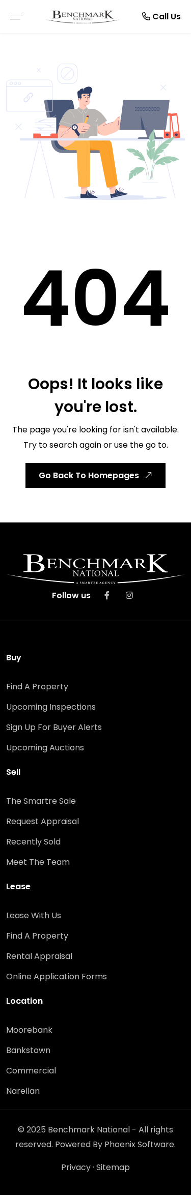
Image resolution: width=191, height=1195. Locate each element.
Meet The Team (38, 862)
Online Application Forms (56, 976)
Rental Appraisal (39, 956)
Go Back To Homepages (89, 475)
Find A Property (37, 686)
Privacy (76, 1167)
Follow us (71, 595)
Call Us (165, 16)
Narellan (23, 1091)
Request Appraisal (42, 821)
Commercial (31, 1070)
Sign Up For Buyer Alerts (54, 727)
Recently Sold (33, 842)
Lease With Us (33, 915)
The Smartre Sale (41, 801)
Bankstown (28, 1050)
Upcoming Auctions (45, 747)
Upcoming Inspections (51, 707)
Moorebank (29, 1030)
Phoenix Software (139, 1144)
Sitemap (113, 1167)
